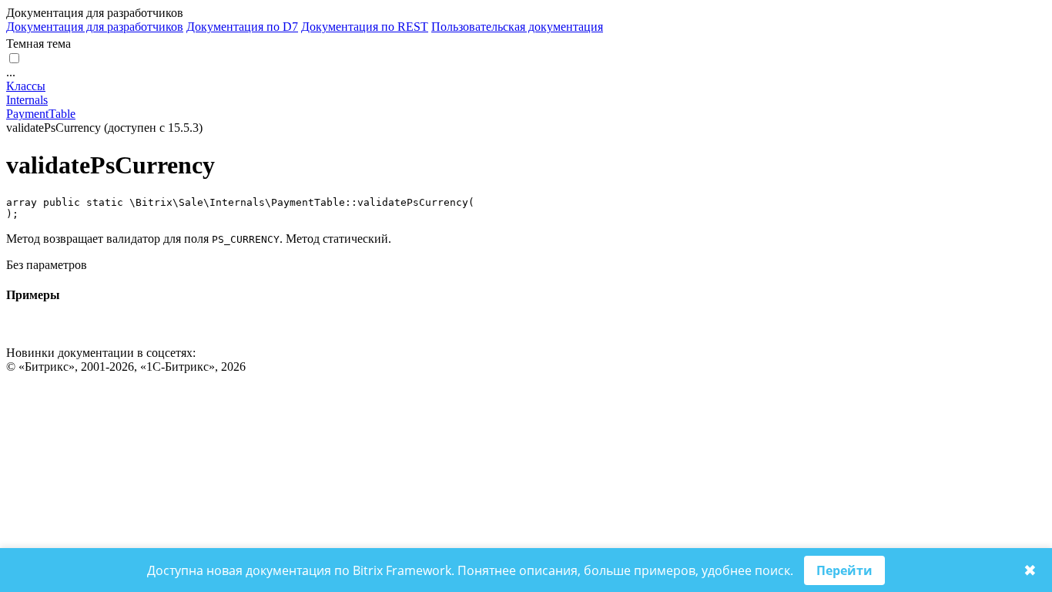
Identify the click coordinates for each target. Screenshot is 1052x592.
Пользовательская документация (517, 26)
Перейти (844, 570)
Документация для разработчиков (94, 26)
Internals (27, 99)
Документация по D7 (242, 26)
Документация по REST (364, 26)
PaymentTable (40, 113)
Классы (25, 85)
